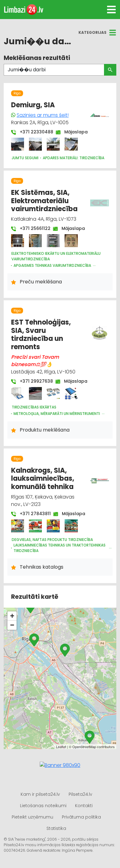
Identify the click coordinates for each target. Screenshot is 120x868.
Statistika (56, 828)
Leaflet (61, 746)
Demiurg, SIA (33, 105)
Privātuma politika (81, 817)
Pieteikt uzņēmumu (32, 817)
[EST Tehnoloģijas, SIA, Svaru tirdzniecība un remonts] (17, 393)
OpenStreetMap (84, 746)
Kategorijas (92, 32)
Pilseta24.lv (80, 794)
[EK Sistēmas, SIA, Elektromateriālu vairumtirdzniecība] (17, 240)
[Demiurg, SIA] (17, 144)
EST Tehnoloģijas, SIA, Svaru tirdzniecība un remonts (41, 334)
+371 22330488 (33, 132)
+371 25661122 (32, 228)
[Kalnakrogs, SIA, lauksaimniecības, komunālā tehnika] (17, 525)
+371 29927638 (33, 381)
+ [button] (12, 616)
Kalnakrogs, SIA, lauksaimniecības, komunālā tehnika (42, 478)
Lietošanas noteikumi (43, 806)
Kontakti (84, 806)
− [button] (12, 625)
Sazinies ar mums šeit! (43, 115)
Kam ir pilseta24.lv (40, 794)
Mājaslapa (73, 132)
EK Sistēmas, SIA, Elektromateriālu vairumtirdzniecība (44, 201)
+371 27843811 (32, 514)
